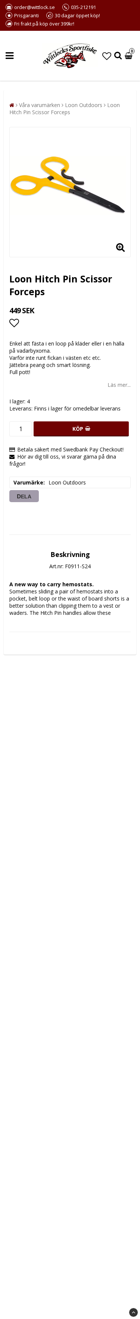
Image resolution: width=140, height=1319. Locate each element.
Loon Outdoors (83, 105)
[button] (106, 56)
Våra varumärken (39, 105)
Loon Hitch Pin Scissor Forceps (64, 108)
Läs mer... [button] (119, 384)
